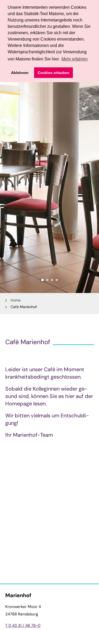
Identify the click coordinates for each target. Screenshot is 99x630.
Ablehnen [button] (20, 73)
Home (16, 300)
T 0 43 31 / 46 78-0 (22, 625)
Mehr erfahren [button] (75, 59)
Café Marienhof (24, 306)
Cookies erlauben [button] (53, 73)
